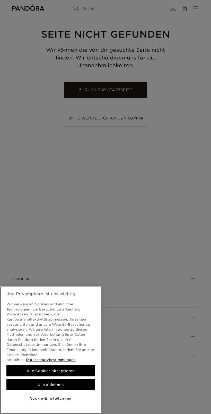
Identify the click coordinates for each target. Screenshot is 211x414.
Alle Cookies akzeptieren (51, 371)
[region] (50, 350)
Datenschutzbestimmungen (51, 360)
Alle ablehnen (50, 385)
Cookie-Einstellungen (51, 398)
